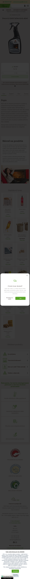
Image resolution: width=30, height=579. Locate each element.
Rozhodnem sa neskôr (9, 298)
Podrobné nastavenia (15, 575)
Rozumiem (15, 571)
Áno (20, 298)
